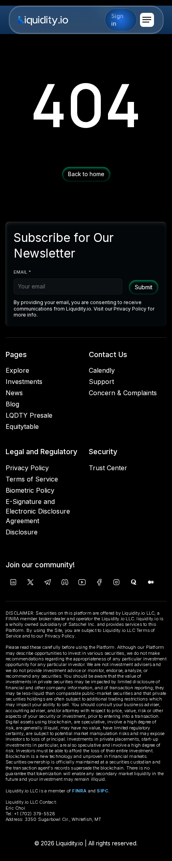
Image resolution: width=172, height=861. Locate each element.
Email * (22, 272)
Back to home (86, 174)
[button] (147, 20)
